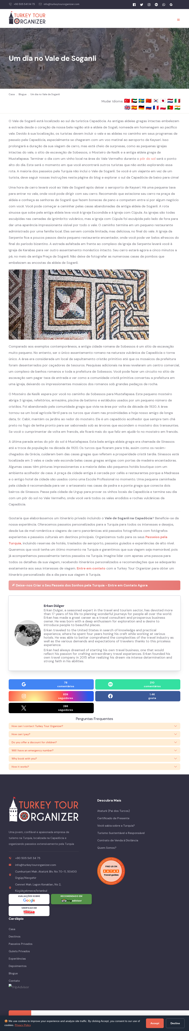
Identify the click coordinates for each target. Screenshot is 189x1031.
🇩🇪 (142, 107)
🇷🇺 (149, 107)
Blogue (13, 973)
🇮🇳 (177, 107)
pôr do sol (148, 158)
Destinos (14, 936)
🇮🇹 (177, 101)
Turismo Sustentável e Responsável (121, 833)
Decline (175, 1023)
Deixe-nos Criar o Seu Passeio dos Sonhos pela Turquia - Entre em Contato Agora (81, 585)
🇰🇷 (156, 101)
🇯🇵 (163, 101)
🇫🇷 (156, 107)
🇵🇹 (170, 107)
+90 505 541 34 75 (24, 4)
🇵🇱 (163, 107)
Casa (12, 929)
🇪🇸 (134, 107)
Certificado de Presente (113, 818)
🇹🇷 (127, 101)
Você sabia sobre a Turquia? (116, 826)
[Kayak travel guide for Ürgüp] (138, 871)
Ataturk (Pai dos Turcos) (113, 811)
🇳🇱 (170, 101)
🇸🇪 (142, 101)
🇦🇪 (134, 101)
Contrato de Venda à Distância (117, 840)
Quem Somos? (106, 848)
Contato (14, 981)
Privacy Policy (23, 1025)
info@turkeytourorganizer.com (61, 4)
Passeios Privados (20, 944)
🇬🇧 (127, 107)
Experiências (17, 959)
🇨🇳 (149, 101)
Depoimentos (18, 966)
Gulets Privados (19, 951)
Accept (154, 1023)
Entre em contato (91, 568)
